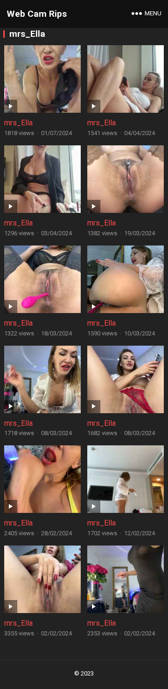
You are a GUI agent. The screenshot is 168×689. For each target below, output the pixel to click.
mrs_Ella (18, 122)
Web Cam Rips (37, 13)
